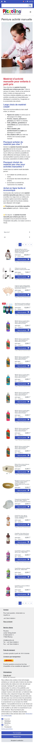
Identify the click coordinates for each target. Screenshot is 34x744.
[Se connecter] (2, 1)
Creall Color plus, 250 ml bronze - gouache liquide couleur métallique (21, 517)
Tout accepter (17, 733)
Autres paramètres (7, 729)
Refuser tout (17, 736)
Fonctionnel (7, 727)
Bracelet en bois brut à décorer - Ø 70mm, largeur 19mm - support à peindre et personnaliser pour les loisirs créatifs (22, 483)
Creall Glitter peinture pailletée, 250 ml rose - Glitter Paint (22, 551)
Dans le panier (22, 259)
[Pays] (23, 1)
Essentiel (7, 719)
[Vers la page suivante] (28, 244)
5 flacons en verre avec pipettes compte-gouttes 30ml (22, 269)
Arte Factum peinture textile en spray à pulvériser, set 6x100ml (22, 304)
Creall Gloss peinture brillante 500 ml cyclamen (22, 586)
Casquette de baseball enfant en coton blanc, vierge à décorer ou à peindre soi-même (22, 500)
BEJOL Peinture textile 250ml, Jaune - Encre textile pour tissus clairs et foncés (22, 322)
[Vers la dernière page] (31, 244)
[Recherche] (30, 5)
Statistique (7, 721)
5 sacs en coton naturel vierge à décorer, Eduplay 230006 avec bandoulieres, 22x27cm (22, 287)
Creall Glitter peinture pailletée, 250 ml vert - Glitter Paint (22, 569)
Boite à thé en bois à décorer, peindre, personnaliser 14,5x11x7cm (22, 465)
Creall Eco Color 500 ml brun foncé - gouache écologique (22, 534)
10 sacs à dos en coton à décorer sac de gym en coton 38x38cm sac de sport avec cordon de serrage (22, 251)
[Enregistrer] (5, 1)
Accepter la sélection (17, 740)
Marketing (7, 723)
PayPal (6, 725)
